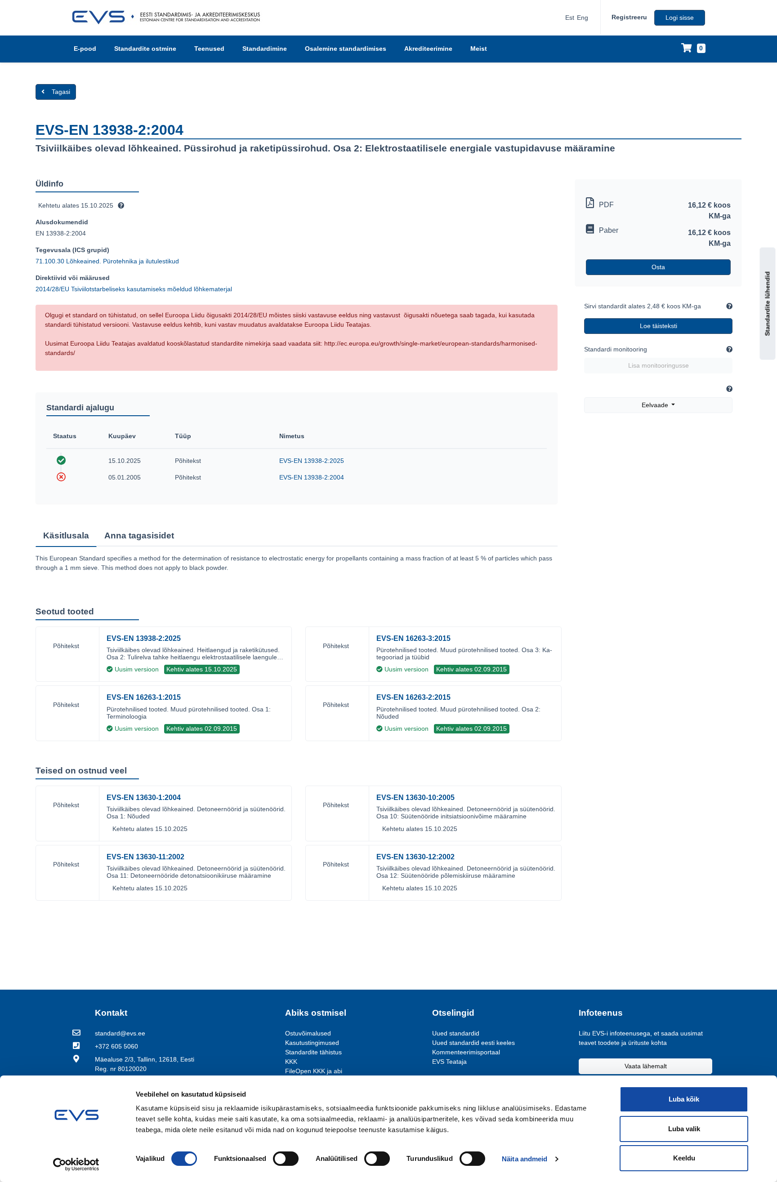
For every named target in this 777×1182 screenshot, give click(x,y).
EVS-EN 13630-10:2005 (415, 797)
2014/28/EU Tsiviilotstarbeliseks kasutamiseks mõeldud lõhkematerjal (134, 289)
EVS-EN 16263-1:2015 (144, 697)
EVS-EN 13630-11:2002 (145, 857)
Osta (658, 267)
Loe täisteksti (658, 325)
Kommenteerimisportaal (466, 1052)
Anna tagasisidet (139, 535)
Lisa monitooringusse (658, 365)
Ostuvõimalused (308, 1033)
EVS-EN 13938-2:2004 (311, 477)
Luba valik (684, 1129)
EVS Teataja (449, 1061)
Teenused (209, 48)
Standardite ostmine (145, 48)
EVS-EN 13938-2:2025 (311, 460)
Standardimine (264, 48)
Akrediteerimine (428, 48)
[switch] (286, 1158)
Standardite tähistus (313, 1052)
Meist (478, 48)
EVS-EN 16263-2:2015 (413, 697)
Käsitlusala (66, 535)
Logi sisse (679, 17)
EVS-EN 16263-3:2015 (413, 638)
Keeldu (684, 1158)
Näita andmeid (524, 1159)
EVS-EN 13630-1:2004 (144, 797)
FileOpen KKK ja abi (313, 1071)
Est (569, 17)
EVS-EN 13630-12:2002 (415, 857)
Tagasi (61, 91)
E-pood (85, 48)
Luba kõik (684, 1099)
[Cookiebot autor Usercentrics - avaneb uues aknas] (76, 1164)
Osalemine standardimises (345, 48)
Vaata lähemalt (646, 1066)
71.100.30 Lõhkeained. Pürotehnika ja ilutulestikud (107, 261)
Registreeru (629, 17)
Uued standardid (455, 1033)
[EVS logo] (169, 17)
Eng (582, 17)
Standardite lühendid (767, 303)
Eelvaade (656, 405)
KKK (291, 1061)
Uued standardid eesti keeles (473, 1042)
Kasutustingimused (312, 1042)
